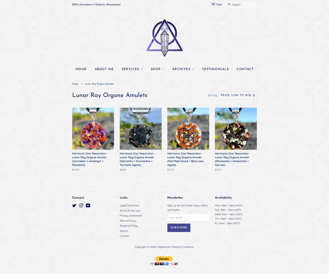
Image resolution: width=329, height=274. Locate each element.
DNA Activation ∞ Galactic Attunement (96, 4)
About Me (104, 69)
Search (124, 230)
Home (81, 69)
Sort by (212, 95)
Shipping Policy (129, 225)
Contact (245, 69)
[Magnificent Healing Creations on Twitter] (74, 206)
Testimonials (215, 69)
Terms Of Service (130, 210)
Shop (156, 69)
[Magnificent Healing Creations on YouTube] (88, 206)
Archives (182, 69)
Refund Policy (128, 220)
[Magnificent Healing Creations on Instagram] (81, 206)
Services (131, 69)
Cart (219, 4)
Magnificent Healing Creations (175, 246)
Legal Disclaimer (129, 205)
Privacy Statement (131, 215)
